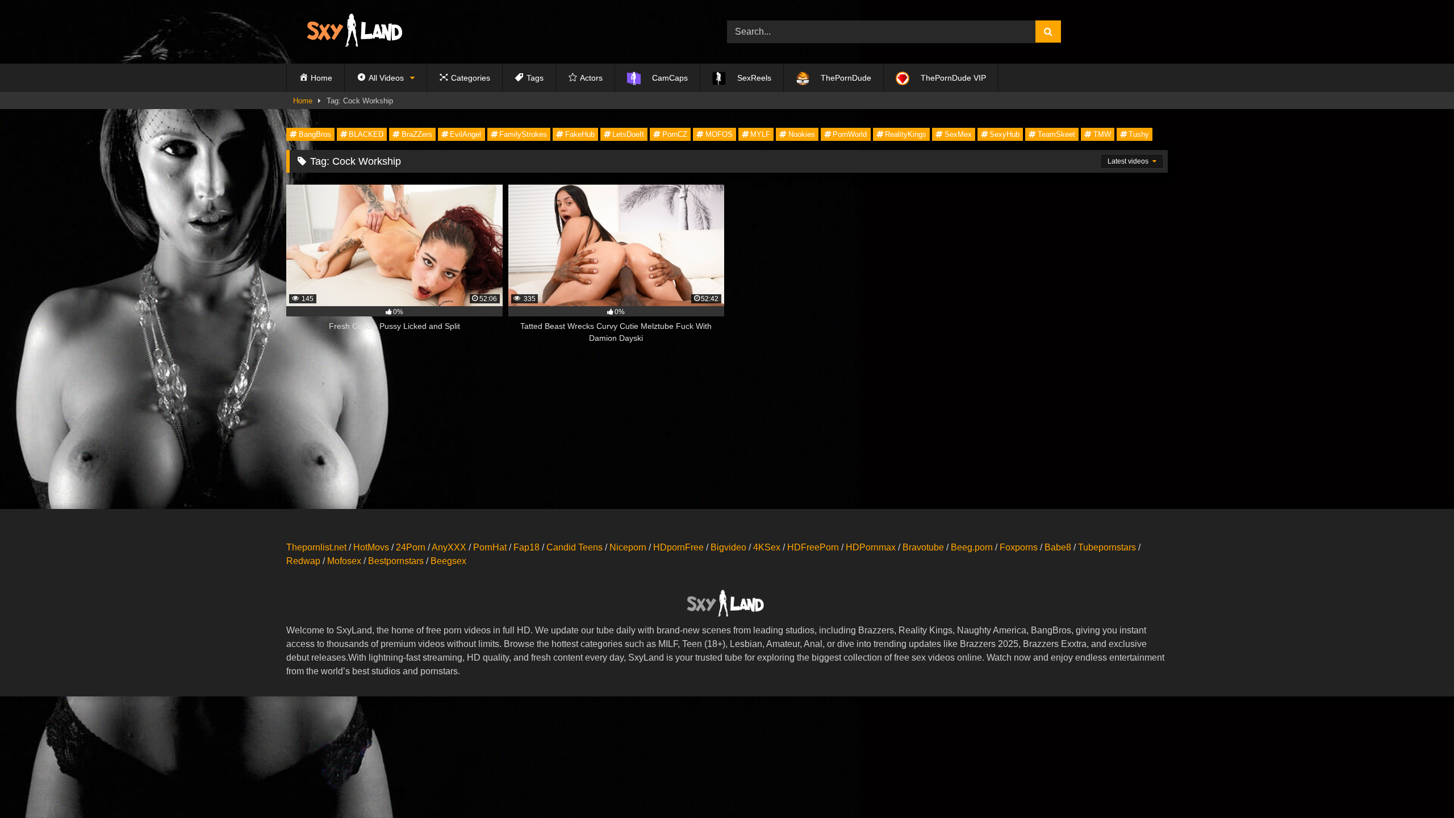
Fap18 (526, 547)
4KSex (766, 547)
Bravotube (923, 547)
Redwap (303, 561)
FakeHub (580, 134)
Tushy (1139, 134)
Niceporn (627, 547)
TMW (1102, 134)
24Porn (410, 547)
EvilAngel (465, 134)
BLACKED (366, 134)
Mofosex (344, 561)
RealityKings (905, 134)
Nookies (801, 134)
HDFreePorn (813, 547)
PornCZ (674, 134)
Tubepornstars (1107, 547)
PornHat (490, 547)
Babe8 (1057, 547)
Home (302, 101)
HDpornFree (678, 547)
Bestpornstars (396, 561)
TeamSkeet (1056, 134)
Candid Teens (574, 547)
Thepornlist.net (316, 547)
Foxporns (1019, 547)
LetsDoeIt (628, 134)
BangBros (315, 134)
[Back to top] (1418, 784)
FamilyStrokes (523, 134)
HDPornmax (871, 547)
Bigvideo (728, 547)
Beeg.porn (972, 547)
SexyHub (1004, 134)
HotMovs (371, 547)
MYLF (760, 134)
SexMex (958, 134)
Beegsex (448, 561)
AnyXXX (449, 547)
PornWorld (850, 134)
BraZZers (417, 134)
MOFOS (719, 134)
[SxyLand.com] (356, 32)
